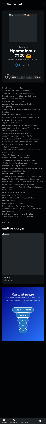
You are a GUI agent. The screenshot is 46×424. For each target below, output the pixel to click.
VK (23, 325)
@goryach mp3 (14, 4)
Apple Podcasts (23, 310)
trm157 (7, 277)
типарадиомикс (15, 59)
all (23, 330)
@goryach (23, 47)
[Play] (17, 65)
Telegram (23, 315)
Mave (23, 320)
